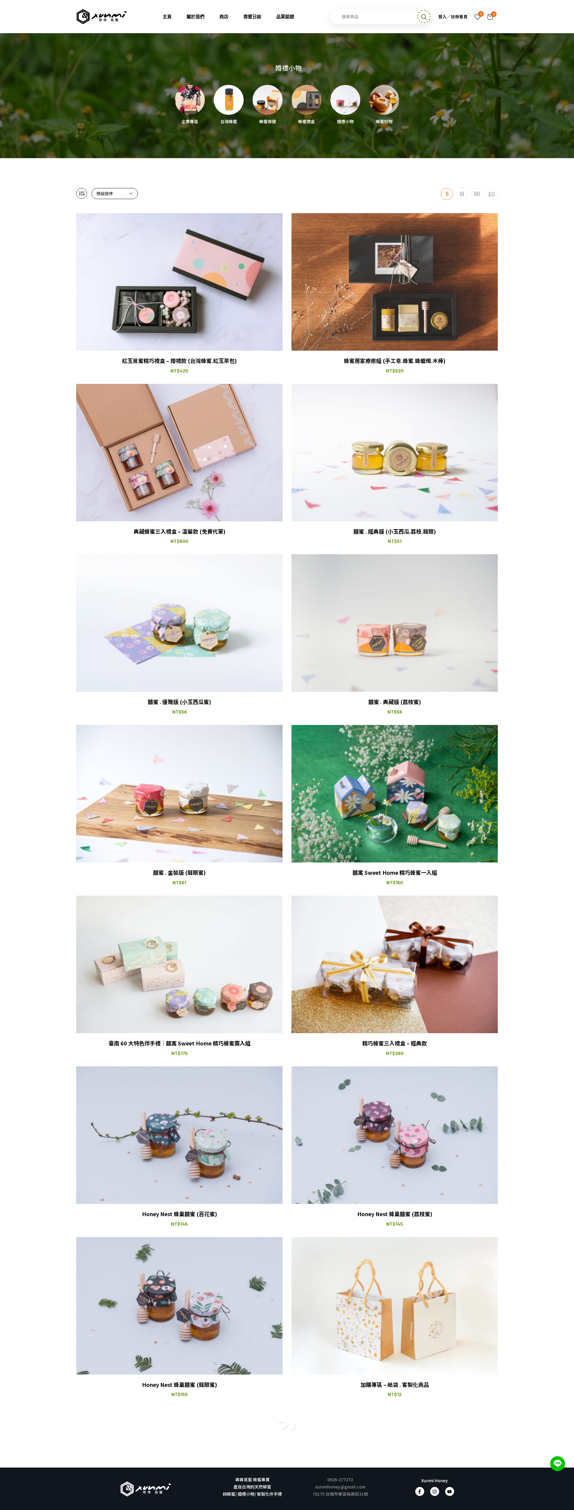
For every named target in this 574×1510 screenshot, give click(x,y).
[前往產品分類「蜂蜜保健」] (268, 100)
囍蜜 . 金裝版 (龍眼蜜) (179, 872)
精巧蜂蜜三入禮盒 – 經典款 (394, 1043)
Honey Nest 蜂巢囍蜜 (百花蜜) (179, 1213)
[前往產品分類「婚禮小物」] (345, 100)
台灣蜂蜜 (228, 121)
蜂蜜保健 (267, 121)
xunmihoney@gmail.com (340, 1487)
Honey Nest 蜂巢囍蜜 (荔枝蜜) (394, 1213)
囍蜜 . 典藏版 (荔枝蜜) (394, 701)
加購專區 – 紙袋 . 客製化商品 (395, 1384)
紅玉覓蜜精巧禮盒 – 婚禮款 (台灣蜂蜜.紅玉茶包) (179, 360)
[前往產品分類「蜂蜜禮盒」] (306, 100)
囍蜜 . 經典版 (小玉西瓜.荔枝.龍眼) (394, 531)
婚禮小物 (345, 121)
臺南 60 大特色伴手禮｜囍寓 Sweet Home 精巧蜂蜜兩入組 (180, 1043)
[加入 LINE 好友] (557, 1464)
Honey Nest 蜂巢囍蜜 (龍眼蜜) (179, 1384)
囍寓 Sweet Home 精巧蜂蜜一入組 (394, 872)
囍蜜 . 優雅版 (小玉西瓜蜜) (179, 701)
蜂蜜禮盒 (306, 121)
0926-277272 (340, 1479)
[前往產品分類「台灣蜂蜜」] (229, 100)
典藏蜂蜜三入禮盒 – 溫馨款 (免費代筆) (179, 531)
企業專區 (189, 121)
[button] (490, 16)
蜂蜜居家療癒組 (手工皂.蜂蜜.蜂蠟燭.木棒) (394, 360)
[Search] (424, 16)
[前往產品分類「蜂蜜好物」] (384, 100)
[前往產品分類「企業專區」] (190, 100)
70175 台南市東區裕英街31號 (340, 1494)
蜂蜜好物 (384, 121)
